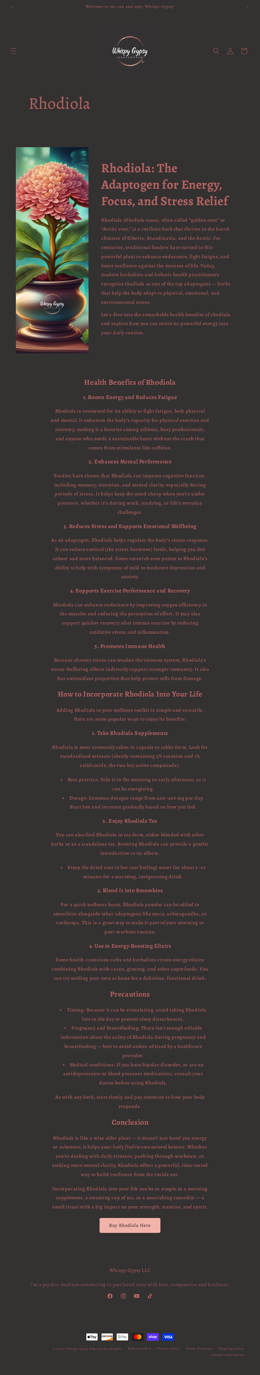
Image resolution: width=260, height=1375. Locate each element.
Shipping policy (231, 1348)
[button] (13, 51)
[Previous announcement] (12, 7)
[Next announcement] (248, 7)
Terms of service (199, 1348)
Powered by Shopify (105, 1348)
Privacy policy (168, 1348)
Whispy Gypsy (77, 1348)
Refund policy (139, 1348)
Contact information (227, 1354)
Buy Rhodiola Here (130, 1225)
